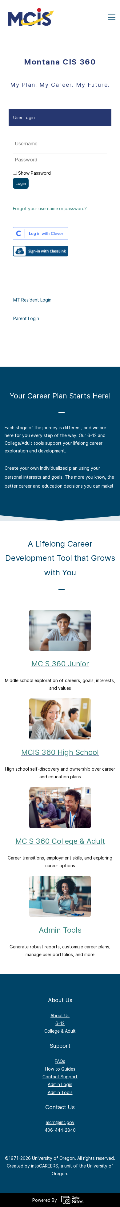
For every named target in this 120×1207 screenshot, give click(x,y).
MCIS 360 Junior (60, 663)
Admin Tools (60, 930)
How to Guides (60, 1069)
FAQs (60, 1061)
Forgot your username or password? (50, 208)
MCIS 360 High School (60, 752)
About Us (60, 1015)
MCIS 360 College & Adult (60, 841)
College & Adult (60, 1031)
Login (20, 183)
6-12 (60, 1023)
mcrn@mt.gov (60, 1122)
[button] (60, 117)
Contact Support (60, 1076)
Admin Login (60, 1084)
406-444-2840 (60, 1130)
